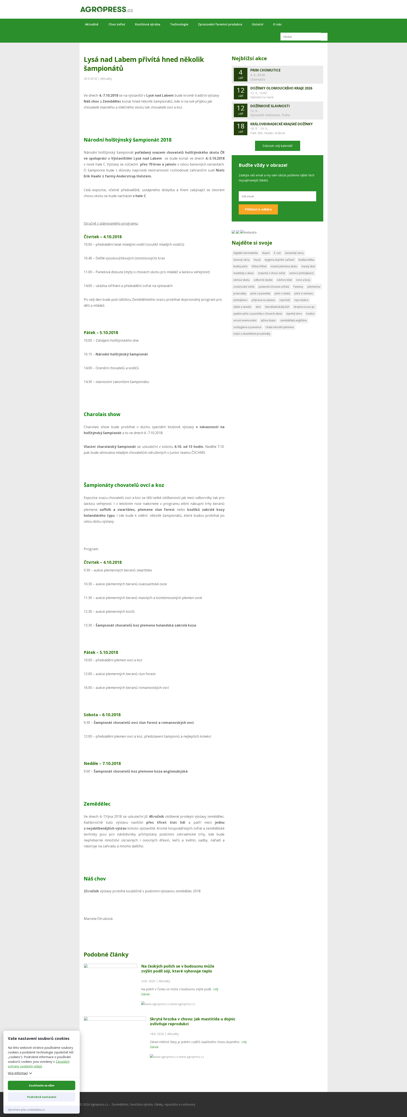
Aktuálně (91, 24)
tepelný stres (294, 313)
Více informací (18, 1073)
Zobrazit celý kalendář (277, 146)
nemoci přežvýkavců (301, 273)
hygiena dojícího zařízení (279, 260)
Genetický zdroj (294, 253)
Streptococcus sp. (304, 307)
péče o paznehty (260, 293)
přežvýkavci (240, 300)
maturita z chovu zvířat (271, 273)
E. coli (277, 253)
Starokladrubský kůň (277, 307)
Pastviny (298, 286)
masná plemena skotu (284, 266)
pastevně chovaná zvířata (274, 286)
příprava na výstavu (263, 300)
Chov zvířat (117, 24)
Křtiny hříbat (259, 266)
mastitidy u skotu (243, 273)
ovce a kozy (303, 280)
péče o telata (282, 293)
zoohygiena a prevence (247, 327)
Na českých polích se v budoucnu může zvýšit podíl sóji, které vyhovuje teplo (177, 969)
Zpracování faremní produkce (220, 24)
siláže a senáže (242, 307)
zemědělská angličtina (293, 320)
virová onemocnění (244, 320)
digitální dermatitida (245, 253)
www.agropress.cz (182, 1004)
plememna (313, 286)
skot (258, 307)
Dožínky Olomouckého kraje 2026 (281, 88)
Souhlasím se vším (41, 1085)
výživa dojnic (268, 320)
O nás (277, 24)
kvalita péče (240, 266)
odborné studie (263, 280)
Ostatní (257, 24)
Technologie (179, 24)
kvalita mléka (306, 260)
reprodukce (301, 300)
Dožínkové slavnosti (270, 106)
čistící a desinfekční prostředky (251, 334)
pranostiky (239, 293)
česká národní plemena (280, 327)
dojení (266, 253)
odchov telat (284, 280)
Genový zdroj (241, 260)
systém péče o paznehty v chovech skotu (257, 313)
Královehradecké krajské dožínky (281, 124)
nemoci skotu (241, 280)
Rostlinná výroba (147, 24)
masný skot (308, 266)
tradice (310, 313)
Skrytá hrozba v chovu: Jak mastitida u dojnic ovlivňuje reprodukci (192, 1021)
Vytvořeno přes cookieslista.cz (26, 1109)
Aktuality (106, 79)
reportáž (284, 300)
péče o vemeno (303, 293)
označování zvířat (243, 286)
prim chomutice (265, 70)
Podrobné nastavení (41, 1097)
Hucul (257, 260)
